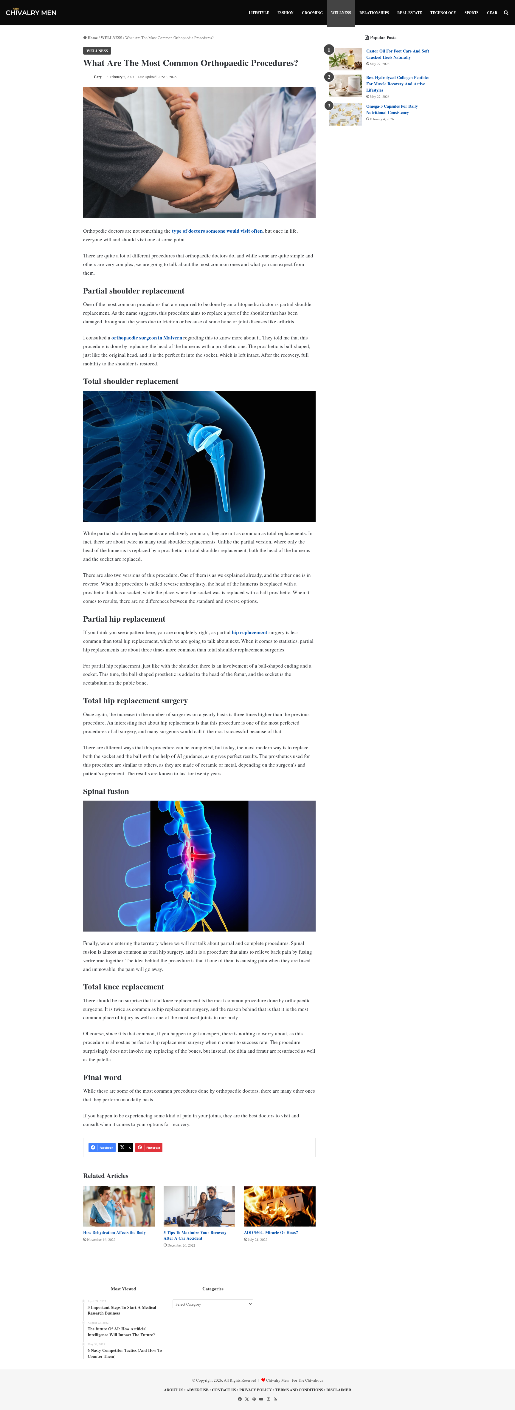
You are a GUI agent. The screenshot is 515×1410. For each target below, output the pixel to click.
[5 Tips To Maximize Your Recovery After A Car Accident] (199, 1206)
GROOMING (312, 12)
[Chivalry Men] (31, 12)
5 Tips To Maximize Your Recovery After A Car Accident (195, 1235)
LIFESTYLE (259, 12)
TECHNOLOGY (443, 12)
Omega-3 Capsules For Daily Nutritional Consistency (392, 109)
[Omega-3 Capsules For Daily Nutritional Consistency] (345, 114)
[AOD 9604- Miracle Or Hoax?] (280, 1206)
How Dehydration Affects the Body (114, 1232)
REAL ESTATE (409, 12)
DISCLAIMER (338, 1389)
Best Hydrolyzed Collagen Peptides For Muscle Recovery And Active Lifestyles (397, 83)
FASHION (285, 12)
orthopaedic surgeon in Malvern (146, 337)
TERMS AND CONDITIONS (299, 1389)
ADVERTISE (198, 1389)
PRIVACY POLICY (255, 1389)
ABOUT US (173, 1389)
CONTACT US (224, 1389)
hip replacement (249, 632)
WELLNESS (341, 12)
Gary (98, 76)
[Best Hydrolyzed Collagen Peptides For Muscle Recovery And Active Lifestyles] (345, 86)
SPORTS (472, 12)
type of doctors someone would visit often (217, 230)
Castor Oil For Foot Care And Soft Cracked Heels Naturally (397, 54)
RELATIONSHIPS (374, 12)
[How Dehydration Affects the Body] (119, 1206)
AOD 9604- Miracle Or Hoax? (271, 1232)
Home (92, 37)
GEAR (492, 12)
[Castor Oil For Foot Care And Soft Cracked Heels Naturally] (345, 59)
